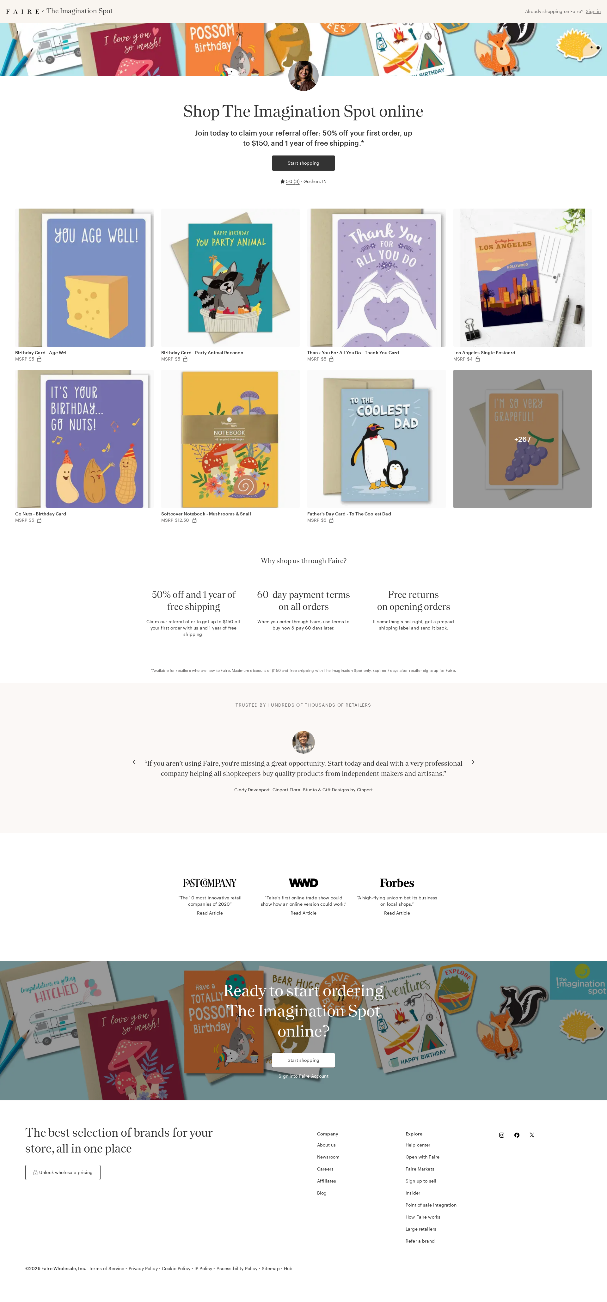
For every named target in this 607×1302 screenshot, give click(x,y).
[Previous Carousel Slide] (134, 762)
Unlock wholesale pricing (66, 1172)
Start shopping (303, 163)
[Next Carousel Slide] (473, 762)
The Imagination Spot (343, 670)
